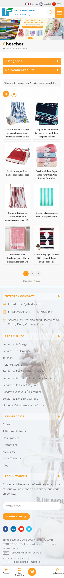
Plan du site (11, 558)
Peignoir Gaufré (12, 364)
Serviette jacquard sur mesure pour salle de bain (17, 173)
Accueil (10, 48)
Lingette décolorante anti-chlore (23, 405)
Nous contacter (12, 458)
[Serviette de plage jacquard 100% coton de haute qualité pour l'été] (46, 238)
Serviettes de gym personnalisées (24, 371)
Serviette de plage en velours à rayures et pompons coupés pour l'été (17, 216)
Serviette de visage (15, 344)
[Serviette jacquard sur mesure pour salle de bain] (17, 155)
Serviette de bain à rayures (20, 385)
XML (24, 558)
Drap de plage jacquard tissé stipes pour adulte (47, 215)
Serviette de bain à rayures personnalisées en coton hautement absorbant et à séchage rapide (17, 133)
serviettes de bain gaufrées (20, 398)
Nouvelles (9, 451)
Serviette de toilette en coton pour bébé (29, 378)
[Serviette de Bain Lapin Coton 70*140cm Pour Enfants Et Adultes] (46, 155)
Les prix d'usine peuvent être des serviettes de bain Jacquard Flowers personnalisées (46, 133)
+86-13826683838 (45, 312)
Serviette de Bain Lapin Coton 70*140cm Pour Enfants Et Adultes (46, 175)
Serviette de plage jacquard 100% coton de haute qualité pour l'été (46, 258)
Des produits (11, 438)
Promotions (10, 444)
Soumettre (14, 516)
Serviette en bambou (16, 351)
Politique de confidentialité (22, 561)
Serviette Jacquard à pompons (22, 392)
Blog (6, 465)
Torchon (8, 358)
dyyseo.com (28, 548)
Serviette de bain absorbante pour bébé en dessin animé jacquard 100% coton (17, 258)
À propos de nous (14, 431)
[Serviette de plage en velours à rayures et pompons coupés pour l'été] (17, 197)
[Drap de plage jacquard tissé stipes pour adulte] (46, 197)
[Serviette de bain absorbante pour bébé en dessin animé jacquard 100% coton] (17, 238)
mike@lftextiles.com (30, 304)
